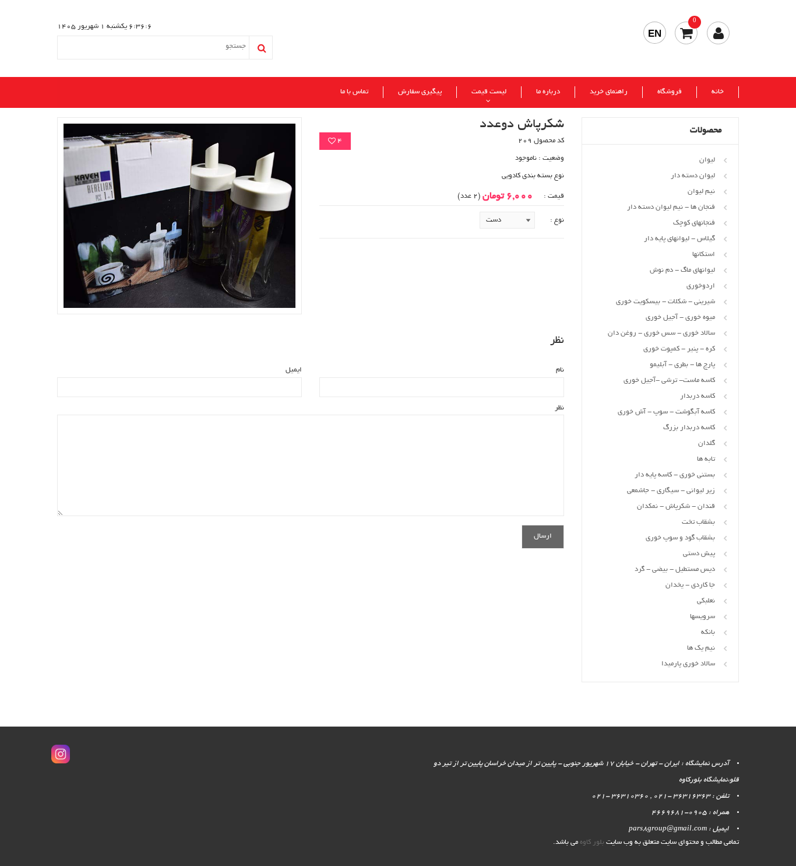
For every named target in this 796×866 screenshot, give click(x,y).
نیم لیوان (701, 191)
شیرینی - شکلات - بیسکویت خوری (665, 302)
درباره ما (548, 92)
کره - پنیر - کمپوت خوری (679, 349)
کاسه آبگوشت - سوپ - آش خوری (666, 412)
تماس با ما (354, 92)
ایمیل (294, 370)
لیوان (707, 160)
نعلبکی (706, 601)
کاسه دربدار (697, 396)
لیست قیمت (488, 92)
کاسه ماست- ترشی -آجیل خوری (669, 380)
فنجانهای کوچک (694, 223)
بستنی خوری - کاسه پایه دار (675, 475)
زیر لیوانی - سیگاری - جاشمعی (671, 491)
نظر (559, 408)
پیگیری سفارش (420, 92)
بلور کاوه (592, 842)
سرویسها (702, 616)
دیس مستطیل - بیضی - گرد (675, 569)
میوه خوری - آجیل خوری (680, 317)
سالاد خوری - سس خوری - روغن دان (661, 333)
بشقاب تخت (698, 522)
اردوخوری (700, 286)
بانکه (708, 632)
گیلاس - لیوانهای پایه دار (679, 239)
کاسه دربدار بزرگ (689, 428)
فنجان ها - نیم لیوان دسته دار (671, 207)
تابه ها (706, 459)
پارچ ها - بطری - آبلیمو (682, 365)
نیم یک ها (701, 648)
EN (654, 33)
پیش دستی (699, 554)
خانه (718, 92)
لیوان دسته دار (693, 176)
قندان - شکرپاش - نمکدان (676, 506)
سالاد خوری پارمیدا (688, 664)
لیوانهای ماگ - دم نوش (682, 270)
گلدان (706, 443)
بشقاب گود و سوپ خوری (680, 538)
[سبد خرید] (686, 33)
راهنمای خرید (609, 92)
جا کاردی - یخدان (690, 585)
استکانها (703, 254)
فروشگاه (669, 92)
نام (560, 370)
